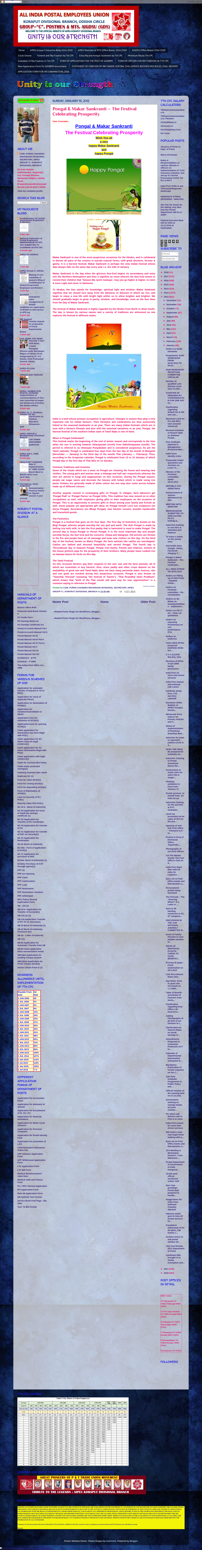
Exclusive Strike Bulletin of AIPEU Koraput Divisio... (174, 706)
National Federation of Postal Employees (31, 239)
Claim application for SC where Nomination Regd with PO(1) (31, 750)
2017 (166, 276)
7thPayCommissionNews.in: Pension (172, 117)
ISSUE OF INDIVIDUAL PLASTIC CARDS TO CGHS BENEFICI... (173, 952)
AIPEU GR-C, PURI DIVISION (29, 455)
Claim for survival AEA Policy (32, 762)
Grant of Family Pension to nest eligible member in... (175, 938)
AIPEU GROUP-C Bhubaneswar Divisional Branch (32, 436)
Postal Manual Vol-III (27, 636)
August (170, 317)
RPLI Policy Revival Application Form (27, 900)
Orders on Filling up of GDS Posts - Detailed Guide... (175, 579)
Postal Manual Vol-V (27, 647)
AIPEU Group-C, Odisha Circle (32, 272)
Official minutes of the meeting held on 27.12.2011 (175, 1093)
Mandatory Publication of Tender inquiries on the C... (175, 1069)
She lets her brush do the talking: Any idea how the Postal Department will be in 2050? (171, 210)
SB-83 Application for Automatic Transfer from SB (31, 944)
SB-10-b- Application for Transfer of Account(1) (29, 910)
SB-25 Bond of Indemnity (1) (31, 925)
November (171, 304)
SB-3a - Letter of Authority (30, 935)
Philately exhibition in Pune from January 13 (173, 785)
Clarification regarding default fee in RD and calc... (175, 411)
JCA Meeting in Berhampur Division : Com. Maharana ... (174, 1154)
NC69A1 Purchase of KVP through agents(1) (30, 865)
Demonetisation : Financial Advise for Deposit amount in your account (32, 493)
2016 (166, 280)
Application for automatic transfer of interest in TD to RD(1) (30, 690)
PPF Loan (22, 885)
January (170, 345)
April (169, 333)
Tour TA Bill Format (27, 1207)
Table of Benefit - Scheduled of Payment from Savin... (174, 996)
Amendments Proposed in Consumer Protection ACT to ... (174, 1044)
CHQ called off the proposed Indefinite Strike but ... (175, 647)
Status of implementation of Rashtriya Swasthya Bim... (175, 730)
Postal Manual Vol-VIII (28, 654)
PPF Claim (22, 877)
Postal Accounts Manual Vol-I (32, 628)
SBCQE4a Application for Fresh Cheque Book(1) (30, 962)
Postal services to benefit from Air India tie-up (175, 795)
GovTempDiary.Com (171, 129)
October (170, 308)
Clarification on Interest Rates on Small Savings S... (174, 1031)
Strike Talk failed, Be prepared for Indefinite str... (174, 751)
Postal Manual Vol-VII (28, 650)
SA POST (24, 295)
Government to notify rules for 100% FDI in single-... (174, 774)
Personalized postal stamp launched (173, 890)
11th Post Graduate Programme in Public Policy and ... (174, 1081)
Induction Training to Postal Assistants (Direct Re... (175, 762)
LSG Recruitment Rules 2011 (174, 975)
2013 (166, 293)
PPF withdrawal (25, 896)
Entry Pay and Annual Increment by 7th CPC (101, 55)
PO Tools (165, 133)
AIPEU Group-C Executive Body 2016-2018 (51, 50)
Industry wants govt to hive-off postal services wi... (174, 1217)
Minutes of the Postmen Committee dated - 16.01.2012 (173, 477)
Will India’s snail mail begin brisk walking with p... (175, 1134)
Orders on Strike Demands (174, 350)
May (168, 329)
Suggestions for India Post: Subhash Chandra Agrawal (174, 1204)
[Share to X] (130, 591)
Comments (169, 259)
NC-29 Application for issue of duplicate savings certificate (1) (31, 813)
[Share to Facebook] (132, 591)
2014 (166, 288)
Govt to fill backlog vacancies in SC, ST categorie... (175, 912)
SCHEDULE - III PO (26, 658)
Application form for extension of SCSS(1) (28, 719)
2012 (166, 297)
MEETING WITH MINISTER (173, 505)
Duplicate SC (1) (25, 776)
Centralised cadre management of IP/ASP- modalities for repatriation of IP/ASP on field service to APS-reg (32, 304)
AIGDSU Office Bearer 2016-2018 (148, 50)
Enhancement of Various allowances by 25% (174, 496)
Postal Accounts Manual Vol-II (32, 632)
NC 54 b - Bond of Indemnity (31, 807)
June (169, 325)
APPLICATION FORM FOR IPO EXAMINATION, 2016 (43, 71)
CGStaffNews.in (168, 122)
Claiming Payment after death (32, 772)
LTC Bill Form (24, 1170)
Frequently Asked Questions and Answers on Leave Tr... (174, 464)
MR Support (26, 319)
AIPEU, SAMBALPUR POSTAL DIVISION (30, 392)
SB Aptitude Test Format (29, 1197)
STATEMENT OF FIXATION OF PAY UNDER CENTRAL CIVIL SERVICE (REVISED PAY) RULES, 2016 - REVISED (125, 66)
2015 (166, 284)
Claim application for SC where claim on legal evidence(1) (29, 741)
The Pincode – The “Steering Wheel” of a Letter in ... (175, 901)
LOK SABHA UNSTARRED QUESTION (35, 442)
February (171, 341)
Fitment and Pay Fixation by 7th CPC (55, 55)
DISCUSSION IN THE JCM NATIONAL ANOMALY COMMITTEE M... (175, 925)
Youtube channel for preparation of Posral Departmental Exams (32, 326)
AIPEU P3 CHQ (27, 368)
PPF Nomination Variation (30, 892)
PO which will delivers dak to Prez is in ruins (174, 1116)
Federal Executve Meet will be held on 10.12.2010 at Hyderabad (172, 224)
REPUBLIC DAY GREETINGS (173, 487)
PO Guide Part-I (25, 617)
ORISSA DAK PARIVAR (31, 375)
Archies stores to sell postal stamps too (174, 1239)
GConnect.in (167, 126)
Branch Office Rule (26, 607)
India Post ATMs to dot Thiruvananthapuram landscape (172, 188)
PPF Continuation (26, 881)
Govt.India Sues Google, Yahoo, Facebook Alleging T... (174, 549)
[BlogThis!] (127, 591)
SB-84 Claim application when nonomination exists (30, 950)
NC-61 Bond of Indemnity (30, 844)
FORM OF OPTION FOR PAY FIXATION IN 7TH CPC (143, 60)
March (169, 337)
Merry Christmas (169, 155)
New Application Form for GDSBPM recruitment (42, 66)
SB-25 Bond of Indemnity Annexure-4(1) (29, 930)
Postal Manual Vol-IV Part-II (31, 643)
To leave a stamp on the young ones (174, 539)
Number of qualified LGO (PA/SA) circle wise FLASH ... (174, 385)
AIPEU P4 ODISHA (29, 254)
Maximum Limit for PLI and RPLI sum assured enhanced (175, 423)
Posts (167, 254)
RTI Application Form (28, 1190)
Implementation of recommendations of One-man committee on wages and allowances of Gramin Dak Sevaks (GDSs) (32, 400)
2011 (166, 1269)
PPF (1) (21, 870)
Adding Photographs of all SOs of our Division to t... (174, 1020)
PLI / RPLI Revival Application (32, 1186)
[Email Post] (120, 591)
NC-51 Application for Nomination (28, 839)
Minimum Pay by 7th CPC (140, 55)
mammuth (111, 1541)
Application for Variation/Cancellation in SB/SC (29, 711)
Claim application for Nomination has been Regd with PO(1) (31, 732)
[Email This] (125, 591)
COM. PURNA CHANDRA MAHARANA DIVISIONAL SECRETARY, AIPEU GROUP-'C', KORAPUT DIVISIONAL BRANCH (32, 160)
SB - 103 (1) (23, 906)
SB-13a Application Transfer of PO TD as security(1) (31, 920)
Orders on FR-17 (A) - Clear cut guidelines (174, 613)
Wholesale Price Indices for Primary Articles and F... (175, 718)
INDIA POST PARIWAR (31, 462)
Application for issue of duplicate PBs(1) (29, 698)
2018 (166, 272)
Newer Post (60, 601)
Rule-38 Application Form (30, 1193)
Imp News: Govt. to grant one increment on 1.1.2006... (174, 985)
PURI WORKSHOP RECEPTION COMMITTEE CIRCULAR (175, 373)
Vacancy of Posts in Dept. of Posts (170, 148)
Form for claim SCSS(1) (29, 780)
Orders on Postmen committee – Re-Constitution (175, 591)
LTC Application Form (28, 1166)
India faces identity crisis (173, 454)
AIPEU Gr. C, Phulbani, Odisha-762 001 (31, 413)
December (171, 300)
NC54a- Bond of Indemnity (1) (32, 860)
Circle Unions (24, 55)
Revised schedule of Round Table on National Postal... (175, 434)
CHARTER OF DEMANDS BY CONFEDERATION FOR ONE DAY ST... (175, 398)
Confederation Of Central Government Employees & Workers (32, 220)
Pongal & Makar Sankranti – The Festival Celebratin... (174, 561)
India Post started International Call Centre (175, 684)
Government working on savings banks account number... (174, 1105)
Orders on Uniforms (171, 637)
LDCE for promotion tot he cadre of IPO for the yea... (175, 818)
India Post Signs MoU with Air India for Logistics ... (174, 871)
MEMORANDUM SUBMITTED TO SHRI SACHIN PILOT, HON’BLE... (174, 516)
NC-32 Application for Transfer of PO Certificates (30, 820)
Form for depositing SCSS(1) (31, 787)
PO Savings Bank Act (28, 621)
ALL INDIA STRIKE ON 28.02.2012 (175, 570)
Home (22, 50)
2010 (166, 1273)
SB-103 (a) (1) (24, 915)
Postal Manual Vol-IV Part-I (30, 639)
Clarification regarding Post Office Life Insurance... (174, 1008)
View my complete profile (30, 191)
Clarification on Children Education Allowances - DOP (31, 421)
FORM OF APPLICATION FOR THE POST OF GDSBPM (86, 60)
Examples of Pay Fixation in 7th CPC (36, 60)
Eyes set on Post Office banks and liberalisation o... (175, 881)
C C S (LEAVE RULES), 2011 (173, 655)
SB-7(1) (21, 939)
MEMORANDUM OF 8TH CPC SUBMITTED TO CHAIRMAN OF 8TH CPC (31, 245)
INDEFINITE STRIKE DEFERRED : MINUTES (172, 197)
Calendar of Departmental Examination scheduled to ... (174, 1057)
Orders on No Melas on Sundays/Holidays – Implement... (175, 603)
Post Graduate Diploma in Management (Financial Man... (175, 446)
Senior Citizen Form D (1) (30, 967)
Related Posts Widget (149, 586)
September (172, 312)
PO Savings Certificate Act (30, 625)
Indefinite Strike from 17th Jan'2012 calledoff (174, 695)
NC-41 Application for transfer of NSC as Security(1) (32, 833)
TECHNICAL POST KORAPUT (29, 485)
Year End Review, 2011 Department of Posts (175, 1248)
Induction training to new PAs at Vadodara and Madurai (175, 529)
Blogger (133, 1541)
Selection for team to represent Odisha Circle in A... (175, 741)
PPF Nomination (25, 888)
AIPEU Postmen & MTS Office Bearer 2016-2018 (102, 50)
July (168, 321)
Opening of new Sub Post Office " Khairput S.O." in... (175, 829)
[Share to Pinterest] (134, 591)
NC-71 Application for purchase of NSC (28, 855)
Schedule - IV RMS (26, 661)
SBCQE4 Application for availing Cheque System (29, 956)
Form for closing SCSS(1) (30, 783)
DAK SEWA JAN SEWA (31, 338)
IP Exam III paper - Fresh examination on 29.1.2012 (175, 966)
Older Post (148, 601)
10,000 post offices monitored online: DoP (172, 1177)
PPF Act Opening (25, 874)
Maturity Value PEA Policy (30, 803)
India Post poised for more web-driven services (174, 1125)
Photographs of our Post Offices (175, 850)
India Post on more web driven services (175, 675)
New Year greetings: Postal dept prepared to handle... (172, 1190)
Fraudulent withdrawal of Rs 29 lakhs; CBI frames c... (175, 1229)
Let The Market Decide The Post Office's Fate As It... (175, 859)
